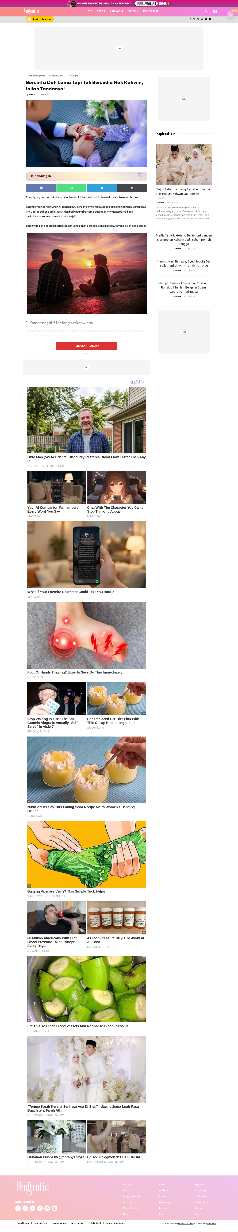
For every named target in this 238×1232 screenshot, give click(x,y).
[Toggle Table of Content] (138, 176)
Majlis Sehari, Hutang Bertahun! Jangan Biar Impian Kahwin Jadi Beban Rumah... (184, 193)
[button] (206, 11)
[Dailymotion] (210, 19)
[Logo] (30, 11)
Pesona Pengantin (35, 75)
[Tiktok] (202, 19)
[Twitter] (198, 19)
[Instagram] (194, 19)
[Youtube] (206, 19)
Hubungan (73, 75)
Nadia (32, 94)
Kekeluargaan (56, 75)
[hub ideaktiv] (215, 9)
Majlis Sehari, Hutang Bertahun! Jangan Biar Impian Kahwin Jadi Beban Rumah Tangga (184, 240)
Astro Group (211, 1223)
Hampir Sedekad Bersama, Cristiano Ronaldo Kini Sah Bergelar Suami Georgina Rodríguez (184, 287)
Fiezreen (160, 202)
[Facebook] (190, 19)
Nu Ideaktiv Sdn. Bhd (185, 1223)
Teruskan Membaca (86, 345)
